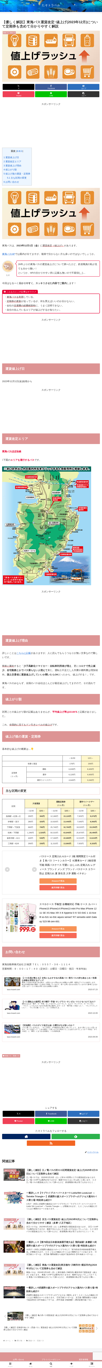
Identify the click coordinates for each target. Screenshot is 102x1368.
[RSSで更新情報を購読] (51, 1143)
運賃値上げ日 (11, 157)
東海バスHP (8, 254)
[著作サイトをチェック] (26, 1136)
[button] (83, 94)
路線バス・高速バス (12, 1056)
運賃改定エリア (12, 161)
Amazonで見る (58, 881)
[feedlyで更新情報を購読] (76, 1136)
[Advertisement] (51, 124)
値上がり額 (10, 169)
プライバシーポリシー (51, 1359)
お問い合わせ (11, 182)
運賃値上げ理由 (12, 165)
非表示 (20, 151)
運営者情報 (83, 1359)
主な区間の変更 (17, 178)
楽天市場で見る (58, 887)
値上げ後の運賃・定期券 (17, 173)
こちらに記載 (23, 653)
